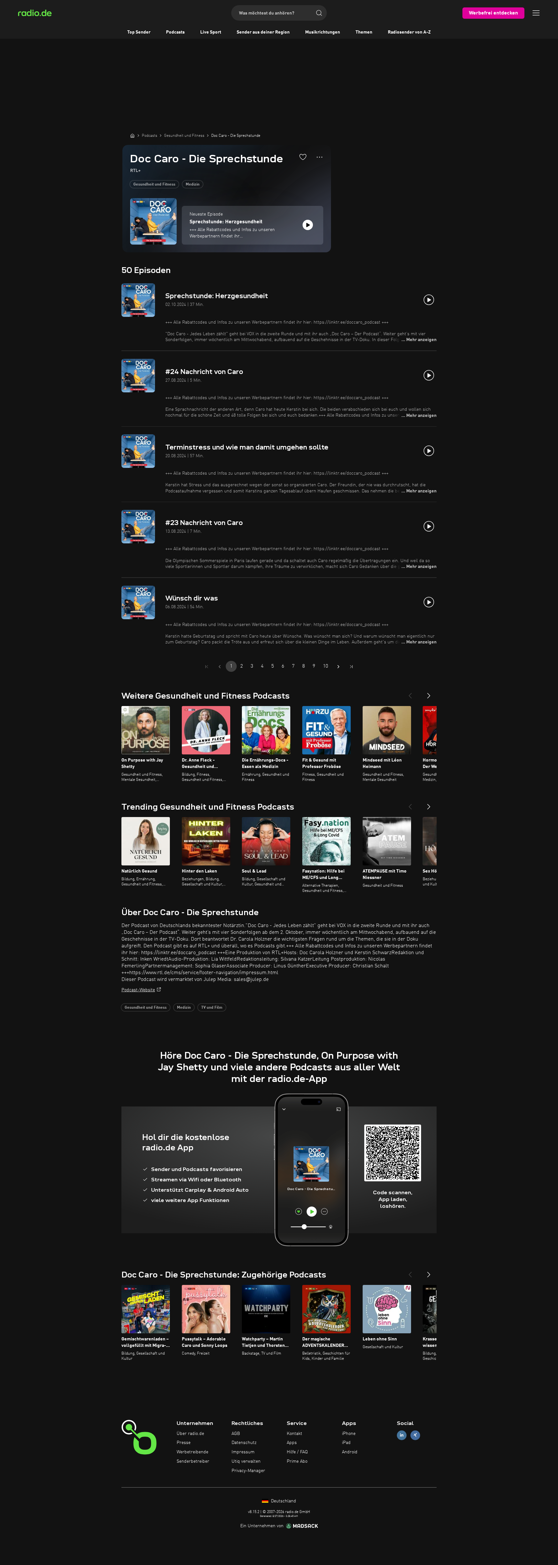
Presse (184, 1442)
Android (349, 1452)
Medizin (193, 185)
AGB (236, 1433)
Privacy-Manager (248, 1471)
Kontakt (294, 1433)
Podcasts (175, 32)
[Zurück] (410, 693)
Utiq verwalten (246, 1461)
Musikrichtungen (322, 32)
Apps (292, 1442)
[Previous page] (219, 666)
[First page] (207, 666)
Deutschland (283, 1501)
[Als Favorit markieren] (303, 157)
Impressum (243, 1452)
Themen (364, 32)
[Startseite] (132, 135)
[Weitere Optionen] (319, 157)
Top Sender (138, 32)
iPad (346, 1442)
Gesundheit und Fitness (154, 185)
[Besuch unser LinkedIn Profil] (401, 1435)
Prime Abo (297, 1461)
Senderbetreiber (193, 1461)
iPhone (349, 1433)
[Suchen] (319, 13)
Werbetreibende (192, 1452)
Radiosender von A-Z (409, 32)
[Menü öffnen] (536, 13)
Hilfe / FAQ (297, 1452)
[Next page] (338, 666)
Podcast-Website (138, 990)
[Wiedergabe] (308, 225)
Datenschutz (244, 1442)
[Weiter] (429, 693)
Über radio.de (190, 1433)
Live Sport (210, 32)
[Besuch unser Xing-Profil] (415, 1435)
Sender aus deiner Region (263, 32)
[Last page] (351, 666)
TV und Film (211, 1008)
